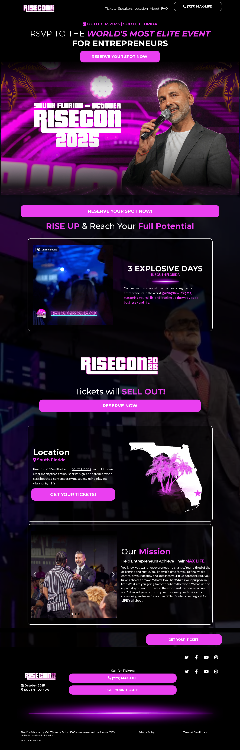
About (154, 9)
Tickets (110, 9)
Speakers (125, 9)
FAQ (164, 9)
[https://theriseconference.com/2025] (39, 9)
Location (141, 9)
